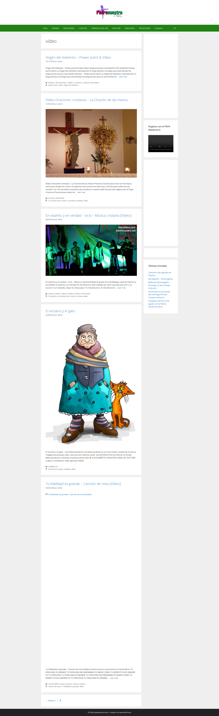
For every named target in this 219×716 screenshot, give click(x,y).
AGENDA (55, 28)
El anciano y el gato (60, 311)
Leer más (123, 76)
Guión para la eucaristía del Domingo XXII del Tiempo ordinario (159, 294)
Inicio (45, 28)
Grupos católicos (54, 294)
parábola (67, 469)
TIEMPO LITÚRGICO (74, 83)
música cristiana (77, 296)
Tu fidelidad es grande (70, 686)
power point (53, 85)
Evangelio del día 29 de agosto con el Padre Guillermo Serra (158, 304)
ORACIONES (130, 28)
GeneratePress (125, 712)
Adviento (51, 83)
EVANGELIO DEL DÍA (99, 28)
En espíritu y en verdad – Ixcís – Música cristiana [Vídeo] (88, 215)
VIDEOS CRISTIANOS (91, 83)
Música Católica (68, 294)
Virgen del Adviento (71, 85)
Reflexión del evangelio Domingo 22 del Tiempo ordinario (159, 285)
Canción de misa (54, 686)
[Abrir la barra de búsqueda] (175, 28)
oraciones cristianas (75, 201)
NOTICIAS (116, 28)
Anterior (50, 700)
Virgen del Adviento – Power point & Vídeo (78, 57)
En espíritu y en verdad (57, 296)
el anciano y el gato (55, 469)
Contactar (159, 28)
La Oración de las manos (57, 201)
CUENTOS (83, 28)
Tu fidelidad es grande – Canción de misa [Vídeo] (83, 483)
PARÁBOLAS (53, 466)
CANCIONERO (68, 28)
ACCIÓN (51, 198)
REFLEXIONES (144, 28)
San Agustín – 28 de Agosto (160, 279)
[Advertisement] (165, 78)
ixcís (68, 296)
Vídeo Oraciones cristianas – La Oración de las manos (87, 99)
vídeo (61, 85)
